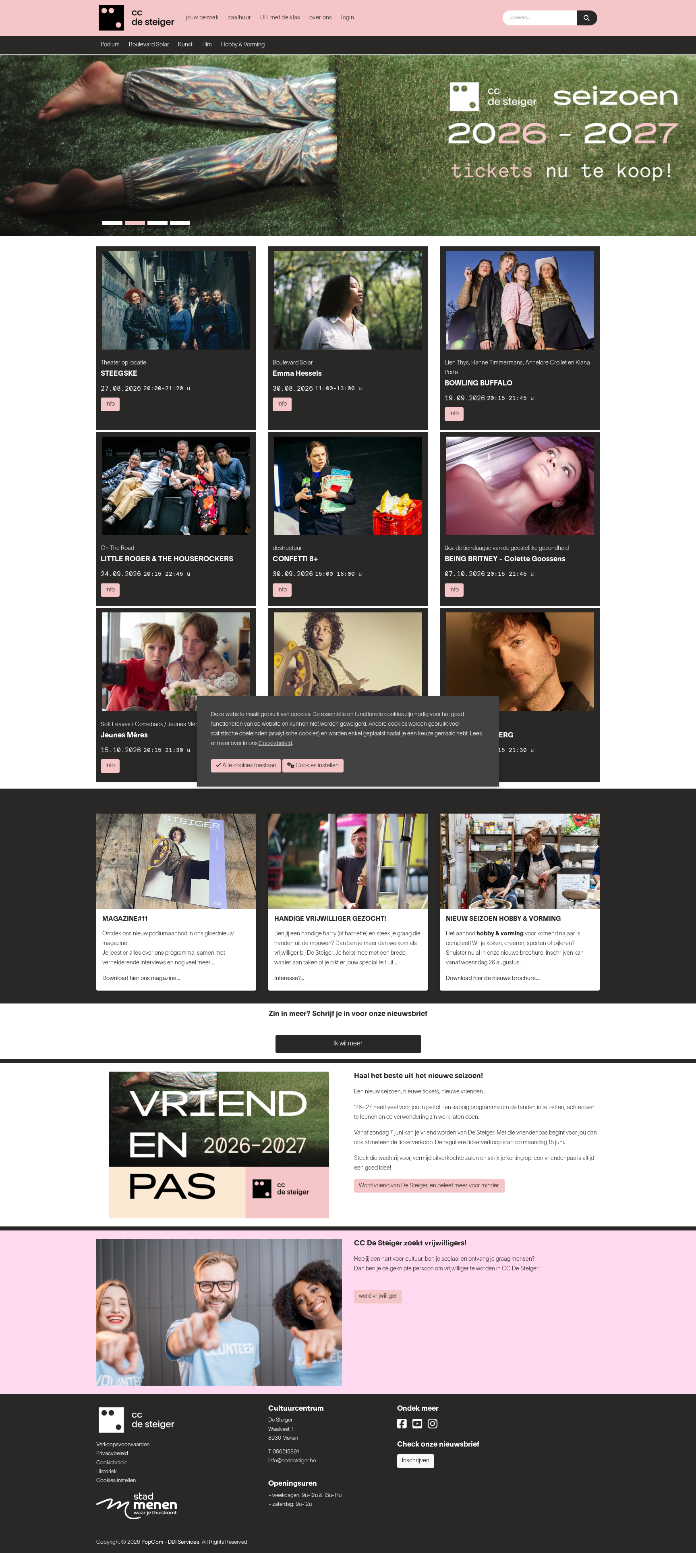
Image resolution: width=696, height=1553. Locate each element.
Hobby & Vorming (243, 45)
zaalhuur (239, 18)
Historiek (106, 1471)
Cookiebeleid (112, 1463)
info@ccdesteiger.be (292, 1460)
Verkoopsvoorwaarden (122, 1444)
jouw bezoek (202, 18)
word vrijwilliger (378, 1296)
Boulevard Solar (149, 45)
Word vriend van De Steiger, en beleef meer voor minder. (429, 1186)
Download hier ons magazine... (141, 978)
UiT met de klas (280, 18)
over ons (320, 18)
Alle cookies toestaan (248, 765)
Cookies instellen (116, 1480)
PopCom (152, 1542)
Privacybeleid (112, 1453)
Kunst (185, 45)
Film (206, 45)
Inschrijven (415, 1460)
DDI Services (183, 1542)
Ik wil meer (348, 1044)
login (347, 18)
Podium (110, 45)
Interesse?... (289, 978)
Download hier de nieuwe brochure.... (493, 978)
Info (110, 404)
